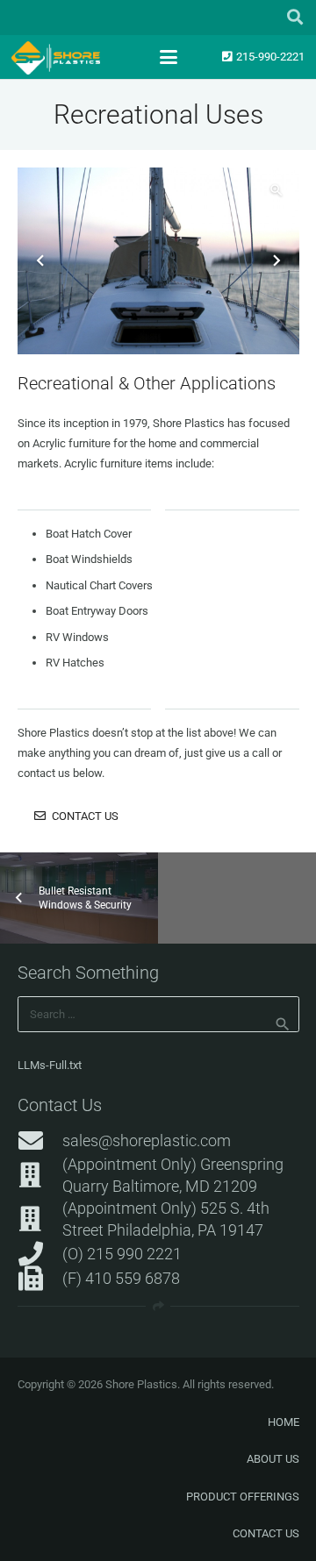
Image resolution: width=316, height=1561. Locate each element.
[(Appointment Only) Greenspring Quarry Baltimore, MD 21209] (40, 1175)
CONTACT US (266, 1533)
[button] (294, 17)
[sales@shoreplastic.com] (40, 1141)
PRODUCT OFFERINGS (242, 1496)
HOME (283, 1422)
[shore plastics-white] (55, 58)
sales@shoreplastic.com (146, 1140)
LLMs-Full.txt (50, 1065)
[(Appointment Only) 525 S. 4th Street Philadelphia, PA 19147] (40, 1219)
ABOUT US (273, 1458)
